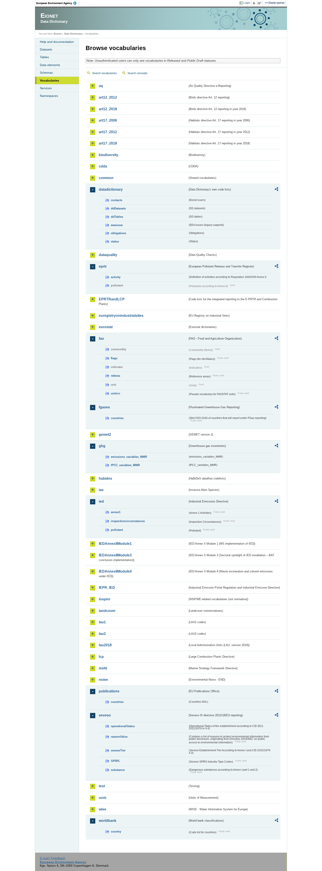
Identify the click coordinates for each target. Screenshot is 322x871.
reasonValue (119, 736)
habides (105, 478)
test (102, 786)
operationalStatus (123, 726)
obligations (118, 233)
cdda (103, 166)
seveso (105, 715)
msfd (103, 668)
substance (118, 770)
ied (101, 501)
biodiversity (108, 155)
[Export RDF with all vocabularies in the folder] (276, 189)
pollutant (117, 529)
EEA (57, 3)
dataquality (108, 255)
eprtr (103, 266)
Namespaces (49, 96)
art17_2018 (108, 143)
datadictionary (111, 189)
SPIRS (115, 761)
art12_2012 (108, 97)
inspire (104, 599)
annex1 (115, 512)
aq (101, 86)
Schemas (46, 72)
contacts (116, 200)
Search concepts (137, 73)
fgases (104, 407)
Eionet (57, 33)
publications (109, 691)
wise (102, 809)
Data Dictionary (73, 33)
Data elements (50, 65)
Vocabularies (49, 80)
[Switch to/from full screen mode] (260, 3)
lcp (101, 656)
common (106, 178)
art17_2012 (108, 132)
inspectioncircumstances (128, 521)
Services (46, 88)
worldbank (107, 820)
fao (101, 338)
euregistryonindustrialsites (121, 315)
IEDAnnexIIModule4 (115, 571)
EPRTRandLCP (112, 299)
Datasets (46, 49)
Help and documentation (57, 42)
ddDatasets (118, 208)
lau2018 (105, 645)
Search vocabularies (104, 73)
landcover (107, 611)
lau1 (102, 622)
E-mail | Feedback (52, 858)
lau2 (102, 634)
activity (115, 277)
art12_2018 (108, 109)
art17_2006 (108, 120)
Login (246, 3)
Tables (44, 57)
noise (103, 679)
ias (101, 490)
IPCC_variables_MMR (125, 465)
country (116, 831)
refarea (115, 375)
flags (114, 358)
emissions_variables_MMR (129, 456)
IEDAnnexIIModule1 (115, 543)
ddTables (117, 216)
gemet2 (105, 434)
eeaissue (117, 225)
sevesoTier (118, 750)
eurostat (106, 327)
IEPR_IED (107, 587)
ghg (102, 446)
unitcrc (115, 393)
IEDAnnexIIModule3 (115, 555)
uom (102, 798)
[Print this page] (254, 3)
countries (117, 418)
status (115, 241)
